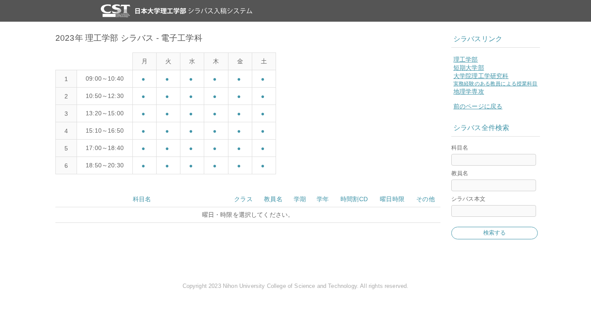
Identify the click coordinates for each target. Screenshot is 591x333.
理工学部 (465, 59)
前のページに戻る (477, 106)
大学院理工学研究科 (480, 75)
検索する (494, 232)
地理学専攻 (468, 91)
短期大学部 (468, 67)
